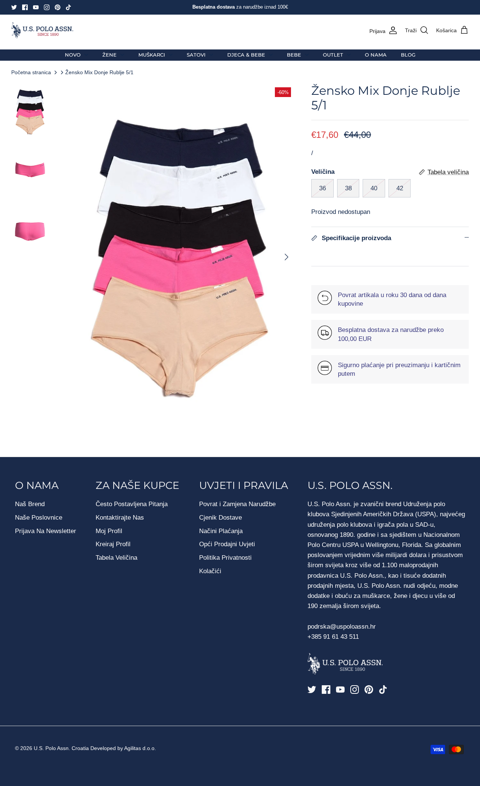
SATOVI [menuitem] (196, 55)
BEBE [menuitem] (294, 55)
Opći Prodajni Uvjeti (227, 544)
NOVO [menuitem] (73, 55)
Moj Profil (109, 531)
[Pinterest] (57, 7)
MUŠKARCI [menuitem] (151, 55)
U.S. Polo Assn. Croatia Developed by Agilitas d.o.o (94, 748)
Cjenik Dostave (220, 517)
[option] (179, 257)
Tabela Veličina (116, 557)
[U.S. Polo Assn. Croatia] (42, 30)
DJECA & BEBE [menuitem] (246, 55)
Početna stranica (31, 72)
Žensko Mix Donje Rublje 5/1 (99, 72)
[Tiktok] (68, 7)
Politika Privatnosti (225, 557)
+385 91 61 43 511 (333, 636)
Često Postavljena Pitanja (132, 504)
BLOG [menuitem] (408, 55)
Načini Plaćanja (221, 531)
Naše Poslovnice (38, 517)
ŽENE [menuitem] (109, 55)
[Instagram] (47, 7)
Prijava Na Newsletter (45, 531)
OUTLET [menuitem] (333, 55)
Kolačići (210, 571)
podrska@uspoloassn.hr (343, 626)
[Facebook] (25, 7)
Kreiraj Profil (113, 544)
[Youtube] (36, 7)
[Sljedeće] (286, 257)
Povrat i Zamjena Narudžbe (237, 504)
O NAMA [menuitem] (376, 55)
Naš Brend (30, 504)
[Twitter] (14, 7)
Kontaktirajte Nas (120, 517)
